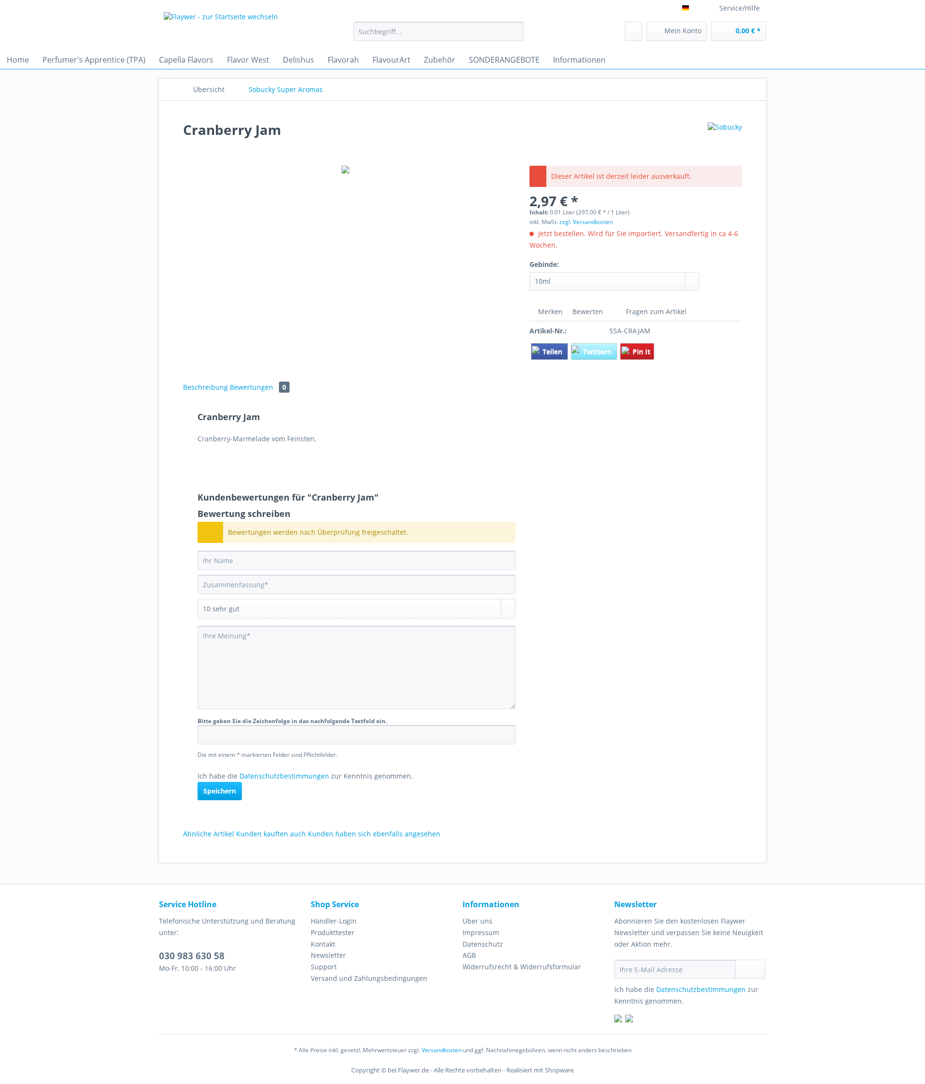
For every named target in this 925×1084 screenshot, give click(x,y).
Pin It (641, 351)
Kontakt (323, 944)
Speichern (219, 790)
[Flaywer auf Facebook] (618, 1019)
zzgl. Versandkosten (586, 222)
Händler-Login (334, 920)
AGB (469, 955)
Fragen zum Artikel (655, 311)
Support (324, 966)
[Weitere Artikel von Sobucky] (725, 139)
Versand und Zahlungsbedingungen (369, 978)
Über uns (477, 920)
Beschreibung (205, 387)
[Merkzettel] (633, 31)
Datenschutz (482, 944)
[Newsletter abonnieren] (750, 969)
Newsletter (328, 955)
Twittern (598, 351)
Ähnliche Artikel (208, 833)
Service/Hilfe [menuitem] (739, 8)
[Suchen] (515, 31)
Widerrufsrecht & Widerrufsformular (521, 966)
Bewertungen (258, 387)
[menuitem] (439, 36)
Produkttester (333, 932)
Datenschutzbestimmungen (284, 775)
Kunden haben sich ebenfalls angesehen (374, 833)
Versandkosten (442, 1050)
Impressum (480, 932)
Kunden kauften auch (271, 833)
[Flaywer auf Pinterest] (629, 1019)
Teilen (553, 351)
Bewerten (587, 311)
